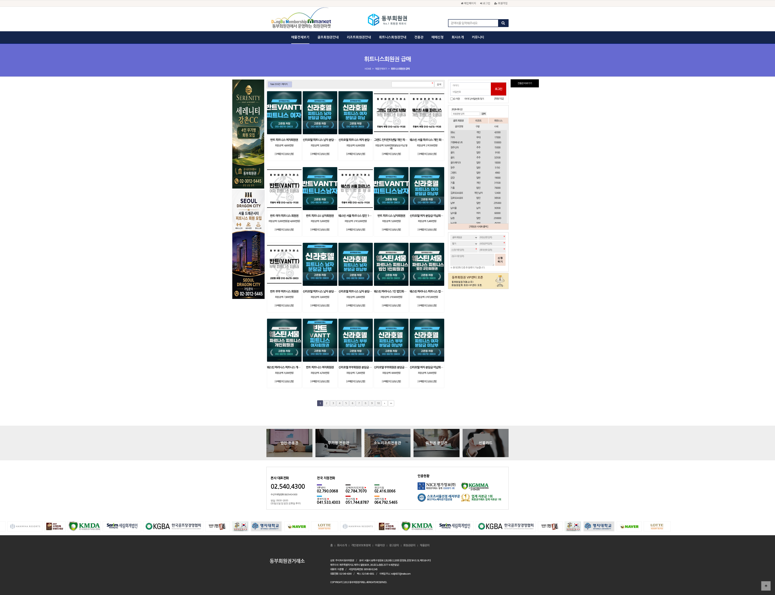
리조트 (478, 120)
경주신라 (454, 147)
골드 (452, 152)
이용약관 (380, 545)
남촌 (452, 218)
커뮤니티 (478, 37)
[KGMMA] (482, 487)
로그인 (486, 3)
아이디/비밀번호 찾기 (474, 99)
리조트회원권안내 (359, 37)
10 (378, 403)
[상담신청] (289, 153)
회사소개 (458, 37)
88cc (452, 132)
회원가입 (502, 3)
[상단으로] (766, 586)
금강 (452, 178)
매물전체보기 (300, 37)
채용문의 (424, 545)
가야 (452, 137)
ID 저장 (456, 99)
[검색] (503, 23)
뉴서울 (453, 223)
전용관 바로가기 (524, 83)
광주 (452, 168)
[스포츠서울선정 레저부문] (439, 499)
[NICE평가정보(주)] (439, 487)
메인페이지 (469, 3)
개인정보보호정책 (361, 545)
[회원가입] (499, 98)
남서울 (453, 208)
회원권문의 (409, 545)
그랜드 (453, 173)
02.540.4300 (288, 486)
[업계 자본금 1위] (482, 499)
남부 (452, 203)
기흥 (452, 183)
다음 (385, 403)
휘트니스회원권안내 (392, 37)
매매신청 (437, 37)
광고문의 (394, 545)
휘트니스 (498, 120)
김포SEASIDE (456, 193)
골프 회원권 (458, 120)
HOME (368, 69)
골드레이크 (455, 162)
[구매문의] (279, 153)
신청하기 (500, 260)
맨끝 (391, 403)
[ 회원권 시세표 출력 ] (478, 226)
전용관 (418, 37)
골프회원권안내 (328, 37)
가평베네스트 (456, 142)
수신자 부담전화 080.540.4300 (284, 494)
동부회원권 (387, 20)
